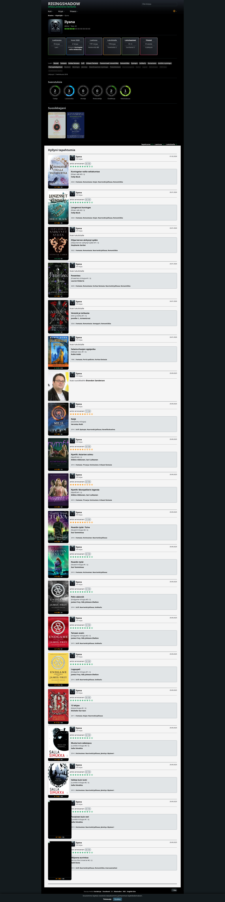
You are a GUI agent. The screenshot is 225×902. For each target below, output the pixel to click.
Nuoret (56, 63)
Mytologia (75, 67)
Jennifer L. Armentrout (80, 318)
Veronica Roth (77, 424)
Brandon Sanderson (95, 380)
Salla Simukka (77, 748)
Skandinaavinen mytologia (98, 67)
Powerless (75, 275)
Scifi (82, 63)
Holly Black (75, 177)
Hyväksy (117, 899)
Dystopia (134, 63)
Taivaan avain (77, 633)
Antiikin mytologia (164, 63)
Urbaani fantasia (92, 63)
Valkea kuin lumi (79, 780)
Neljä (73, 419)
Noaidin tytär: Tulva (80, 527)
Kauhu (138, 67)
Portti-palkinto (88, 359)
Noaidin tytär (77, 562)
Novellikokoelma (108, 429)
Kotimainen (94, 465)
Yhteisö (149, 40)
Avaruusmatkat (111, 868)
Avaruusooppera (128, 67)
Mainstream (153, 67)
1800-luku (163, 67)
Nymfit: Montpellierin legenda (85, 489)
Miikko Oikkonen (78, 460)
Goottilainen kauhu (55, 71)
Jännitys (84, 67)
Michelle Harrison (78, 711)
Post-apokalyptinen (55, 67)
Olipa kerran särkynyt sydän (84, 240)
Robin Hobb (76, 354)
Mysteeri (67, 67)
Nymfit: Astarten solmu (82, 454)
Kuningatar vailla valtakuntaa (75, 48)
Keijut (95, 182)
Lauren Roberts (77, 281)
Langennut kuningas (81, 207)
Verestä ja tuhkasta (80, 313)
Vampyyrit (97, 323)
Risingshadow (64, 4)
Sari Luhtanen (92, 460)
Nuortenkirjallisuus (105, 182)
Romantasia (152, 63)
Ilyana (69, 21)
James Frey (75, 602)
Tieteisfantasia (115, 67)
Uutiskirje (97, 891)
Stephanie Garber (78, 245)
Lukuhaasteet (130, 40)
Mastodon (118, 891)
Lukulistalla (170, 144)
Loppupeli (75, 669)
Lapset (144, 67)
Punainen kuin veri (80, 816)
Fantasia (63, 63)
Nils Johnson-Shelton (90, 602)
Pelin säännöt (77, 597)
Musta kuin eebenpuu (81, 743)
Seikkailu (142, 63)
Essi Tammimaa (77, 532)
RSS (124, 891)
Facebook (106, 891)
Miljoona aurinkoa (79, 857)
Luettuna (158, 144)
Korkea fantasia (73, 63)
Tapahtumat (146, 144)
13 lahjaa (75, 705)
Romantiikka (124, 63)
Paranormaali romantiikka (109, 63)
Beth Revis (75, 863)
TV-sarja (86, 465)
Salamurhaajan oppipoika (83, 349)
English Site (131, 891)
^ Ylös (174, 890)
